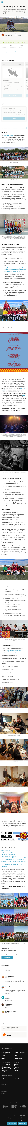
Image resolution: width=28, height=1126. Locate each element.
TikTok (16, 1070)
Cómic (16, 1053)
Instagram (16, 1069)
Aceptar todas (22, 1123)
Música (3, 1058)
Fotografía (4, 1056)
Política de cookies (11, 1121)
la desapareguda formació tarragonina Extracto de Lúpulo (11, 651)
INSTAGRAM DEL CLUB (8, 854)
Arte (16, 1050)
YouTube (16, 1067)
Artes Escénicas (5, 1052)
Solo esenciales (12, 1123)
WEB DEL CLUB (5, 851)
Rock (19, 35)
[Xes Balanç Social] (14, 1106)
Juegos (17, 1056)
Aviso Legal (3, 1091)
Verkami (14, 2)
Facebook (16, 1064)
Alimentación (4, 1050)
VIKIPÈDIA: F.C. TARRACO (8, 856)
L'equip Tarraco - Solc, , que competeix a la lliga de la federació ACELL (15, 270)
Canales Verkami (5, 1067)
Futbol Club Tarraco (8, 135)
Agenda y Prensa (5, 1066)
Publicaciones (18, 1058)
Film (16, 1055)
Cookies (3, 1093)
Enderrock (9, 1029)
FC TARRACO (8, 35)
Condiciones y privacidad (6, 1089)
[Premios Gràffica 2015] (5, 1106)
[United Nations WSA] (23, 1106)
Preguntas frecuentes (6, 1078)
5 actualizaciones (15, 128)
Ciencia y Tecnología (20, 1052)
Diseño (3, 1055)
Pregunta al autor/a (7, 957)
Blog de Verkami (5, 1064)
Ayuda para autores (20, 1078)
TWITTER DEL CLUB (7, 852)
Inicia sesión (18, 969)
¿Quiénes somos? (6, 1069)
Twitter (16, 1066)
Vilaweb (9, 1035)
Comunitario (4, 1053)
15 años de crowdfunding (5, 1071)
